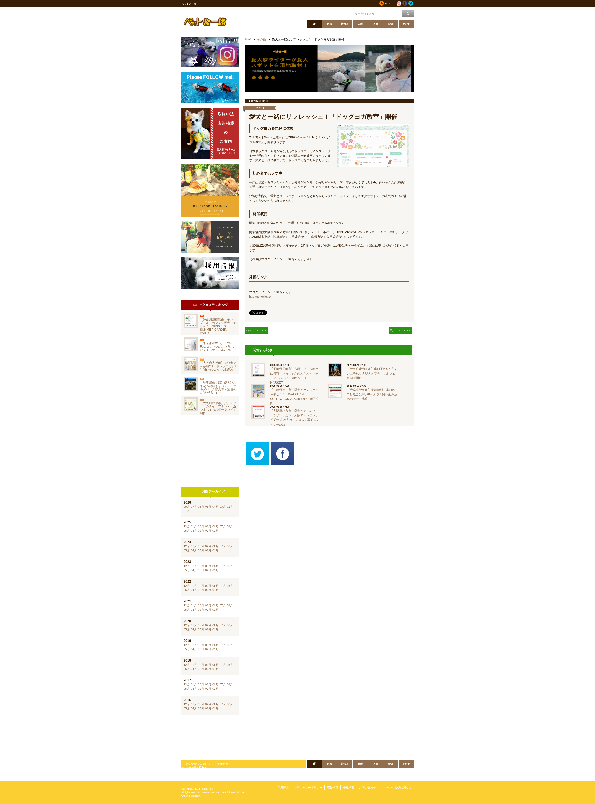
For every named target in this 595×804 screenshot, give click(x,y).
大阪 (360, 23)
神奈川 (345, 23)
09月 (208, 526)
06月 (201, 506)
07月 (194, 506)
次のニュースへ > (400, 330)
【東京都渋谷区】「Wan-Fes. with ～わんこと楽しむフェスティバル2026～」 (218, 346)
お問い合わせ (367, 787)
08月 (187, 506)
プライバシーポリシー (308, 787)
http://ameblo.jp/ (260, 296)
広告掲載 (332, 787)
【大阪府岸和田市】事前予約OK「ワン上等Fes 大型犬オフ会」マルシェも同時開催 (372, 373)
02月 (230, 506)
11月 (194, 526)
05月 (208, 506)
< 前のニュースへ (256, 330)
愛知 (390, 23)
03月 (223, 506)
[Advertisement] (210, 451)
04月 (215, 506)
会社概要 (348, 787)
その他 (406, 23)
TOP (248, 39)
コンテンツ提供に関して (396, 787)
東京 (329, 23)
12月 (187, 526)
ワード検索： (346, 13)
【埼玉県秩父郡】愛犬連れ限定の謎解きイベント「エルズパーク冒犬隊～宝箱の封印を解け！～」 (218, 387)
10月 (201, 526)
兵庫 (375, 23)
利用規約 (283, 787)
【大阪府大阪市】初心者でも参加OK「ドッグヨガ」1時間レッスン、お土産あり (218, 366)
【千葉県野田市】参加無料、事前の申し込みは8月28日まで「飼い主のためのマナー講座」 (372, 394)
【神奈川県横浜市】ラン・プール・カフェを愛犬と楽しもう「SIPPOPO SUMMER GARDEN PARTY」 (218, 326)
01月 (187, 511)
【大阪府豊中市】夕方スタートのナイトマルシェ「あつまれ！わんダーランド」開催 (218, 408)
